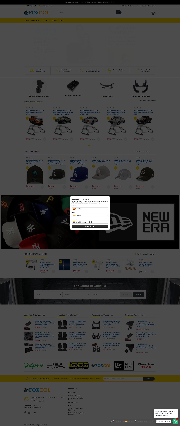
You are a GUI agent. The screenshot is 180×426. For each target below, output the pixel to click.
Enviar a (74, 206)
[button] (133, 421)
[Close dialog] (109, 198)
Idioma (73, 212)
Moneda (74, 219)
